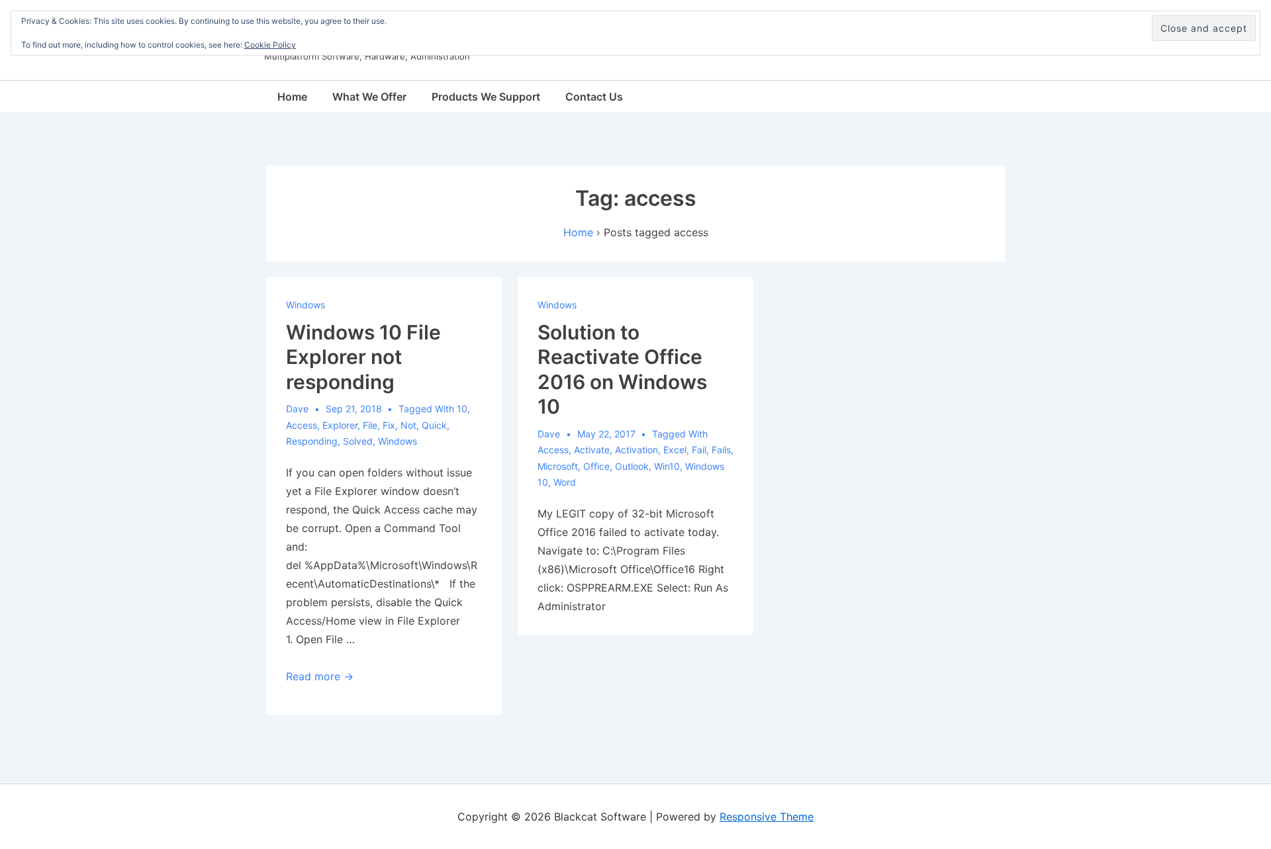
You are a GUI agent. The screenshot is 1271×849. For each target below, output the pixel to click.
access (301, 425)
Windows (305, 304)
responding (312, 441)
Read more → (319, 676)
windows (397, 441)
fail (699, 449)
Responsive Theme (767, 816)
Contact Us (594, 96)
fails (721, 449)
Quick (434, 425)
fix (389, 425)
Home (292, 96)
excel (674, 449)
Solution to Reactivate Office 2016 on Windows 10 (622, 369)
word (564, 482)
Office (596, 466)
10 (462, 408)
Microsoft (558, 466)
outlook (632, 466)
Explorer (339, 425)
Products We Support (486, 96)
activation (636, 449)
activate (592, 449)
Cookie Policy (270, 45)
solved (358, 441)
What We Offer (369, 96)
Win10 (667, 466)
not (408, 425)
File (370, 425)
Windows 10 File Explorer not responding (363, 357)
